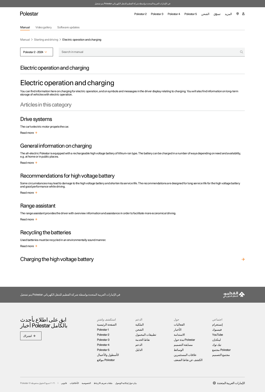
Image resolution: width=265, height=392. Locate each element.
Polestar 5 (103, 350)
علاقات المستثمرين (185, 355)
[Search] (241, 52)
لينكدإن (216, 339)
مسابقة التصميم (183, 344)
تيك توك (216, 344)
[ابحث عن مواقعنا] (237, 14)
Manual (25, 39)
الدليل (138, 350)
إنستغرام (217, 324)
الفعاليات (179, 324)
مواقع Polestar (106, 360)
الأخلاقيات (74, 383)
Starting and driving (46, 39)
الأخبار (177, 329)
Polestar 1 (103, 329)
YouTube (217, 334)
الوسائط (179, 350)
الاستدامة (179, 334)
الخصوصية (86, 383)
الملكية (139, 324)
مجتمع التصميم (221, 355)
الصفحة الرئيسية (106, 324)
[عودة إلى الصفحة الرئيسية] (29, 13)
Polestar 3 (103, 339)
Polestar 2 (103, 334)
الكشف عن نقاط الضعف (188, 360)
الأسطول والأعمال (108, 355)
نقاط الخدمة (142, 339)
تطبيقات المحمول (145, 334)
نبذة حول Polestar (184, 339)
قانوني (64, 383)
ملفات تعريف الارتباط (103, 383)
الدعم (138, 344)
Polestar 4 (103, 344)
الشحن (139, 329)
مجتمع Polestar (221, 350)
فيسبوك (217, 329)
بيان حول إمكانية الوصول (126, 383)
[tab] (25, 27)
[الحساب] (243, 14)
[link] (132, 125)
